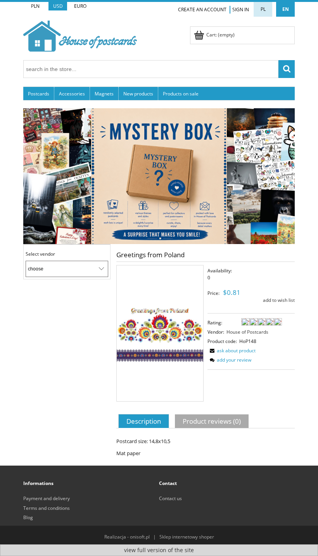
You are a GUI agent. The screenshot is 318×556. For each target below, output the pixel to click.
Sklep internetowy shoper (186, 536)
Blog (28, 517)
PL (263, 9)
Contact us (170, 498)
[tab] (144, 421)
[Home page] (80, 34)
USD (58, 6)
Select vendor (40, 254)
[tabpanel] (205, 447)
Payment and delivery (46, 498)
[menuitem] (38, 93)
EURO (80, 6)
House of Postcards (247, 332)
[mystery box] (159, 175)
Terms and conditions (46, 508)
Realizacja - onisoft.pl (127, 536)
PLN (35, 6)
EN (285, 9)
